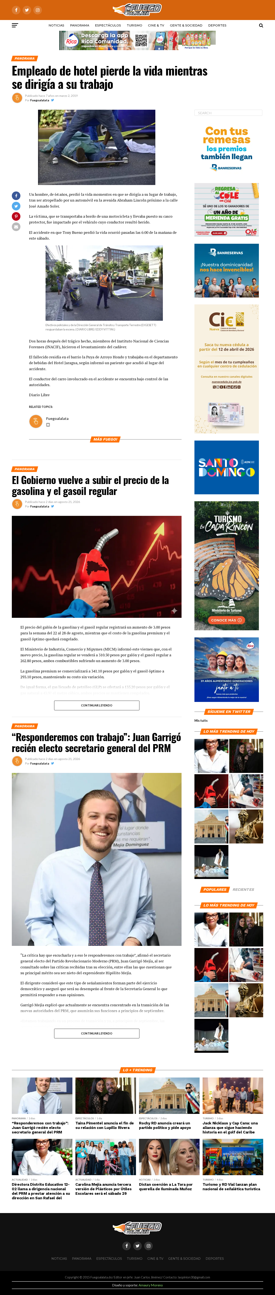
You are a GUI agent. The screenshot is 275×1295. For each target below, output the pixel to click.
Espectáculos (108, 25)
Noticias (56, 25)
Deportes (217, 25)
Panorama (79, 25)
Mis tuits (201, 720)
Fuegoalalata (39, 100)
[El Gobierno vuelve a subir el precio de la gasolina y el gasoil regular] (211, 791)
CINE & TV (156, 25)
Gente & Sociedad (186, 25)
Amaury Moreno (151, 1285)
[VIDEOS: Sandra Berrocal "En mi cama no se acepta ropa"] (211, 862)
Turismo (134, 25)
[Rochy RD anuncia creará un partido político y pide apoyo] (211, 826)
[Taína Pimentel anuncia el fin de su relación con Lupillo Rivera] (246, 756)
